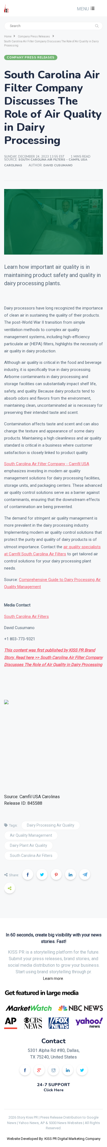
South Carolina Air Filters (26, 616)
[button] (85, 8)
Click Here (54, 1090)
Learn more (53, 978)
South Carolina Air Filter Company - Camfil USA (46, 463)
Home (8, 36)
